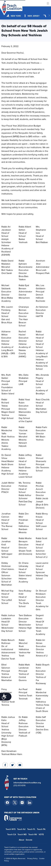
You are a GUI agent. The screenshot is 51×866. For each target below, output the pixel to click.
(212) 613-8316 (19, 785)
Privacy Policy (32, 858)
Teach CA (11, 834)
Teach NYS (10, 829)
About (21, 839)
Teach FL (31, 829)
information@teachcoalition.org (27, 782)
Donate (29, 839)
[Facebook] (5, 765)
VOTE (41, 834)
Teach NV (32, 834)
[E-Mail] (20, 765)
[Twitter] (12, 765)
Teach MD (22, 834)
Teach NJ (21, 829)
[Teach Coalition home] (6, 782)
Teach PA (41, 829)
